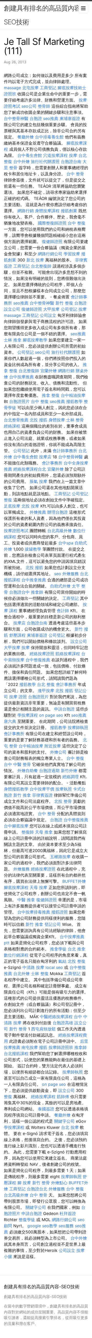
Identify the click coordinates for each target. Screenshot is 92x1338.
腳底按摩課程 (16, 887)
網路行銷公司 (50, 253)
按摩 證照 (18, 696)
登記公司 (52, 924)
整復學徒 (27, 1219)
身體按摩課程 (47, 210)
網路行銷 (25, 210)
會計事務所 (52, 462)
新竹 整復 (64, 303)
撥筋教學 (74, 401)
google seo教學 (42, 1225)
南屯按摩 (29, 1047)
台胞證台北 (37, 1188)
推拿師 (37, 592)
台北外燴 (21, 973)
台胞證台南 (71, 161)
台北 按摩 (70, 1127)
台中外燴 (21, 161)
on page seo (51, 715)
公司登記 (69, 309)
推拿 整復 (51, 395)
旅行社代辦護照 (45, 161)
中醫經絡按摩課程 (56, 1016)
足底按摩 (12, 506)
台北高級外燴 (59, 530)
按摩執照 (63, 789)
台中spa (65, 542)
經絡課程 (12, 426)
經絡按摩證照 (42, 653)
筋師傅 (63, 1096)
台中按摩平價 (42, 789)
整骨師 (44, 106)
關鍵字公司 (64, 1121)
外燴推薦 (38, 512)
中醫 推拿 (26, 899)
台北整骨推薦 (16, 419)
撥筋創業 (69, 210)
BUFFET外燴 (74, 881)
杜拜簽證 (68, 1213)
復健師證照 (52, 241)
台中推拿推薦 (33, 579)
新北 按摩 (35, 259)
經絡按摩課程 (43, 1096)
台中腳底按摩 (16, 825)
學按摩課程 (27, 715)
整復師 (27, 832)
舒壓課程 (17, 635)
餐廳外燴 (25, 136)
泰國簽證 (46, 1108)
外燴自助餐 (27, 770)
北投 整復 (76, 961)
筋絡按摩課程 (67, 653)
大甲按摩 (51, 309)
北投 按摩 (30, 506)
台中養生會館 (29, 155)
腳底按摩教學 (35, 339)
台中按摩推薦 (21, 376)
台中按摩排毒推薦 (33, 912)
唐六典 (10, 721)
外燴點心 (59, 1182)
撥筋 (43, 1047)
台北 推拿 (76, 948)
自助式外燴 (60, 586)
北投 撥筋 (38, 419)
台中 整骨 (75, 173)
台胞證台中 (19, 592)
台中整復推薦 (38, 659)
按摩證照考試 (16, 530)
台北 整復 (46, 684)
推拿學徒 (58, 948)
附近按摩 (52, 745)
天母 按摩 (38, 887)
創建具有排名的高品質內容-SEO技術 (43, 15)
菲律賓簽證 (42, 795)
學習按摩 (72, 253)
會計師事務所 (65, 450)
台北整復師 (41, 266)
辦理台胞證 (57, 512)
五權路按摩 (60, 856)
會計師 (63, 610)
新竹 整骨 (18, 1028)
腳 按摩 (24, 1182)
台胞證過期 (49, 770)
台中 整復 (76, 223)
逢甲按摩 (46, 690)
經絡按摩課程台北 (29, 469)
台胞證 (36, 118)
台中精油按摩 (73, 395)
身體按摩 (57, 419)
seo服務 (66, 1225)
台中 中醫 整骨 (17, 764)
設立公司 (12, 309)
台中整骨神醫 (16, 118)
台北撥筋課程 (16, 1053)
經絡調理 (70, 776)
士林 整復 (40, 973)
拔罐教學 (33, 549)
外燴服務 (70, 573)
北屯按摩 (30, 87)
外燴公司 (58, 752)
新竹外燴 (69, 770)
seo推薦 (50, 118)
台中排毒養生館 (49, 136)
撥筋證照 (59, 912)
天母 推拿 (44, 832)
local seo (54, 967)
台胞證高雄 (63, 1022)
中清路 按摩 (33, 967)
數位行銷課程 (16, 955)
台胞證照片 (19, 401)
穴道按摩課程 (55, 155)
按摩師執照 (78, 727)
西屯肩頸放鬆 (43, 1028)
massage (12, 87)
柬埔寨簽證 (70, 118)
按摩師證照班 (61, 1047)
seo (57, 573)
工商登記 (48, 87)
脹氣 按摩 (38, 481)
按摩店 (45, 456)
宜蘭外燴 (48, 370)
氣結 (62, 961)
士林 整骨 (75, 419)
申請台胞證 (64, 709)
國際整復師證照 (52, 223)
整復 (8, 499)
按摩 (73, 155)
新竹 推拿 (22, 795)
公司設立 (48, 315)
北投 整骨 (63, 801)
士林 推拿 (12, 339)
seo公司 (29, 106)
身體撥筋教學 (16, 789)
